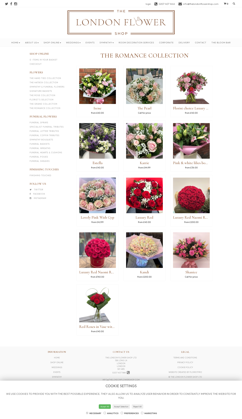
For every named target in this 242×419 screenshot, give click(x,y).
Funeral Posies (39, 157)
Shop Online (51, 42)
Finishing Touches (40, 175)
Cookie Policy (185, 367)
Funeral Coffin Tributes (44, 135)
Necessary (95, 413)
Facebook (39, 194)
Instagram (39, 198)
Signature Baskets (41, 91)
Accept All (104, 406)
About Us (31, 42)
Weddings (72, 42)
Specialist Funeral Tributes (47, 127)
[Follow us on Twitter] (7, 4)
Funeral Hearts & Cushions (46, 152)
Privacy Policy (185, 362)
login (148, 3)
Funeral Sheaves (40, 161)
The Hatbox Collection (44, 82)
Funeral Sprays (39, 122)
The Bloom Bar (221, 42)
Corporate (166, 42)
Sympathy (106, 42)
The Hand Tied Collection (45, 78)
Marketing (150, 413)
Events (90, 42)
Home (14, 42)
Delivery (184, 42)
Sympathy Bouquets (41, 139)
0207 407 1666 (119, 372)
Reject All (137, 406)
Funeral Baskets (40, 144)
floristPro (196, 372)
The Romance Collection (45, 108)
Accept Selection (121, 406)
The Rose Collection (42, 95)
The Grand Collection (43, 104)
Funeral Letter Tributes (44, 131)
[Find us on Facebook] (12, 4)
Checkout (36, 64)
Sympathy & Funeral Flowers (47, 87)
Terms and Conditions (185, 357)
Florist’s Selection (42, 99)
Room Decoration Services (136, 42)
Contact (200, 42)
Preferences (131, 413)
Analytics (112, 413)
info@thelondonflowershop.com (121, 379)
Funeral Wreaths (40, 148)
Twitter (38, 189)
